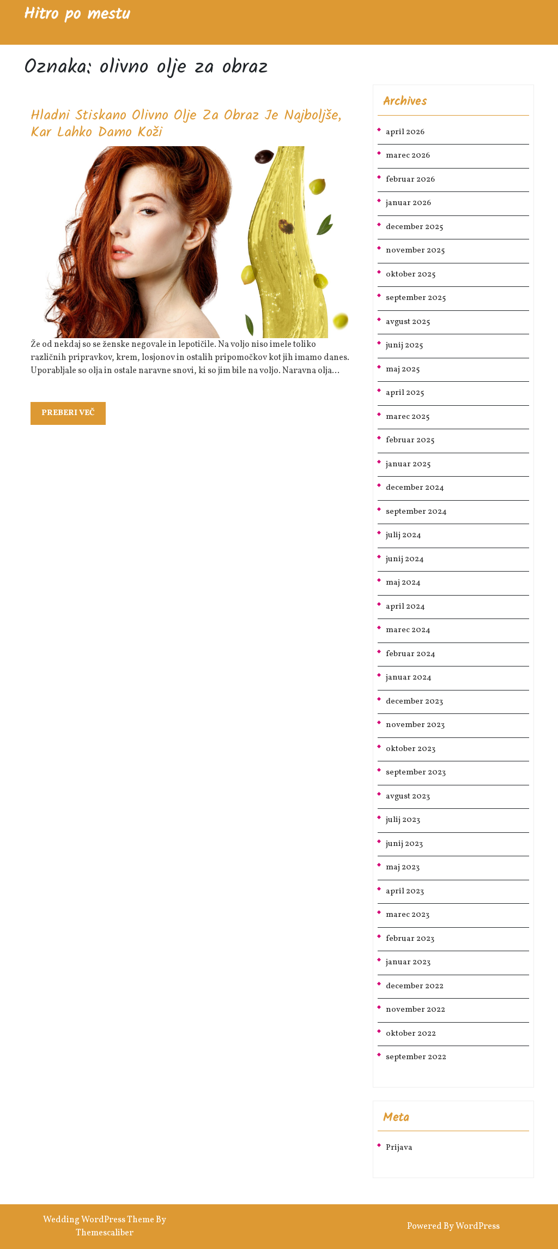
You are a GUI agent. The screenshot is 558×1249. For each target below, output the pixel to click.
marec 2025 (407, 417)
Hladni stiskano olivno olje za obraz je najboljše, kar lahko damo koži (186, 124)
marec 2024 (408, 630)
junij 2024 (405, 559)
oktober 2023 (410, 749)
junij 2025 (404, 345)
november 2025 (415, 250)
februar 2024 (410, 654)
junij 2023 (404, 844)
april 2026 (405, 132)
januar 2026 (408, 203)
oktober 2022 (411, 1034)
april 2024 (405, 607)
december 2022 (415, 986)
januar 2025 (408, 464)
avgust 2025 (408, 322)
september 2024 (416, 512)
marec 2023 (407, 915)
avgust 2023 (408, 796)
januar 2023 (408, 962)
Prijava (399, 1148)
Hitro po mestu (77, 14)
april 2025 (405, 393)
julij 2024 (403, 535)
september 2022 (416, 1057)
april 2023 (405, 891)
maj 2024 (403, 583)
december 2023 (414, 701)
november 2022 (415, 1010)
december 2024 (415, 488)
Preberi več (73, 416)
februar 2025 (410, 440)
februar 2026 (410, 179)
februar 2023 (410, 939)
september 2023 (416, 772)
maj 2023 (403, 867)
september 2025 (416, 298)
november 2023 (415, 725)
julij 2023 (403, 820)
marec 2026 (408, 155)
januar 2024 (409, 677)
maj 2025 (403, 369)
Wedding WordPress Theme (98, 1220)
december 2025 (414, 227)
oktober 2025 (410, 274)
